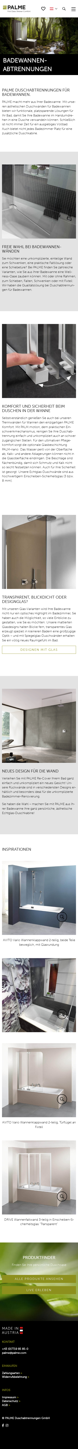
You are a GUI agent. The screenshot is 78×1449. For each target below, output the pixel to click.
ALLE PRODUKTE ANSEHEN (39, 1279)
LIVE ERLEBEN (39, 1290)
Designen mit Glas (39, 650)
